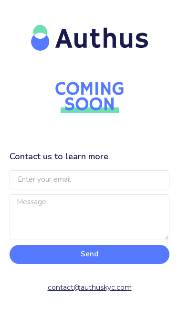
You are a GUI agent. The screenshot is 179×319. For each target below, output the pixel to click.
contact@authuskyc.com (90, 287)
